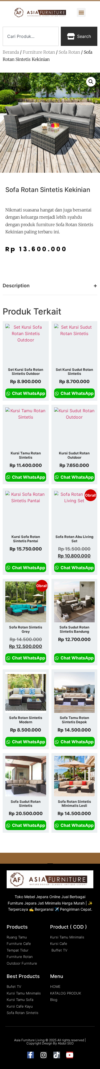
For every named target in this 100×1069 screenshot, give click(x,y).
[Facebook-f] (30, 1055)
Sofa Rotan (69, 52)
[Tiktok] (56, 1055)
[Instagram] (43, 1055)
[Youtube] (69, 1055)
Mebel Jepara (36, 896)
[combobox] (31, 36)
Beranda (11, 52)
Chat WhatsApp (28, 393)
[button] (81, 12)
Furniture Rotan (39, 52)
